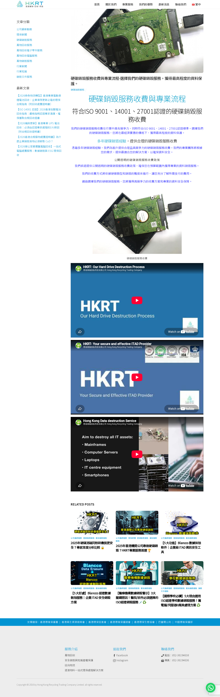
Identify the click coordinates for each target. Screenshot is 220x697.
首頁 (97, 4)
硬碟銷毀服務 (77, 89)
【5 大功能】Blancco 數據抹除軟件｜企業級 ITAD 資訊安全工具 (181, 547)
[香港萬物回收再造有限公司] (30, 4)
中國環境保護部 (184, 622)
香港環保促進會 (97, 622)
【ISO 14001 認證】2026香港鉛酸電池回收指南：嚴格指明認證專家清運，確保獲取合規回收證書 (39, 113)
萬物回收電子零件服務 (29, 50)
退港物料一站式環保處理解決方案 (84, 670)
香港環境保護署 (49, 622)
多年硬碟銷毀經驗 (111, 141)
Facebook (122, 655)
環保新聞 (132, 538)
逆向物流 (70, 665)
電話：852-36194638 (176, 655)
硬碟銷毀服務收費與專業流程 (137, 98)
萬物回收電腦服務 (27, 55)
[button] (210, 687)
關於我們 (110, 4)
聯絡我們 (180, 4)
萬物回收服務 (24, 45)
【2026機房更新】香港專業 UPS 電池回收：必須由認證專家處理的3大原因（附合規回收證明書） (38, 127)
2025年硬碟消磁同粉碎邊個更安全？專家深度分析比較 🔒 (92, 545)
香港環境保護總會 (120, 622)
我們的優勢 (146, 4)
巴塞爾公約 (164, 622)
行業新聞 (22, 66)
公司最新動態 (76, 538)
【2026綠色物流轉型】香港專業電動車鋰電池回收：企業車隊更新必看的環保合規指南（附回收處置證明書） (39, 100)
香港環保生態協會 (144, 622)
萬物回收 (70, 655)
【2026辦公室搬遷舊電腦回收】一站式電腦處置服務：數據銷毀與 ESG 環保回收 (39, 150)
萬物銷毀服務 (101, 538)
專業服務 (127, 4)
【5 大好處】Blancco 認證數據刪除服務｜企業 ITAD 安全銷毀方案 (90, 597)
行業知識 (22, 71)
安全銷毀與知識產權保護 (79, 660)
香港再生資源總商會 (73, 622)
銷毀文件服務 (24, 77)
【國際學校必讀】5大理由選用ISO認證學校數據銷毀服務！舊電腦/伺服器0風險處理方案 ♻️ (181, 600)
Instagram (122, 660)
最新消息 (163, 4)
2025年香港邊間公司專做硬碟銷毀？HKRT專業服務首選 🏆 (137, 547)
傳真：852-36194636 (176, 660)
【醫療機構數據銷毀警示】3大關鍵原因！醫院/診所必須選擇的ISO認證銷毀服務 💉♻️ (137, 597)
